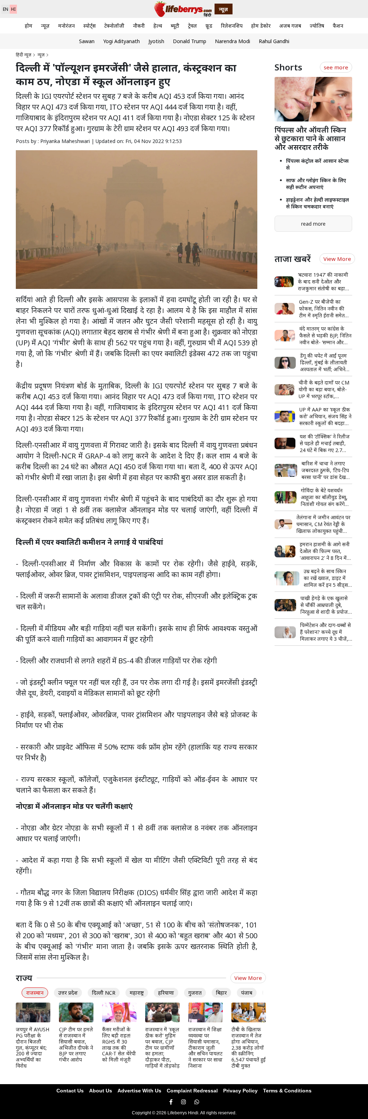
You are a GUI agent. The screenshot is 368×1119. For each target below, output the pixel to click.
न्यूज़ (45, 25)
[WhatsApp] (196, 1102)
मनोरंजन (66, 25)
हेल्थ (157, 25)
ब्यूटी (175, 25)
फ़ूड (209, 25)
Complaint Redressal (192, 1090)
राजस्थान (34, 992)
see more (336, 67)
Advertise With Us (139, 1090)
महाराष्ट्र (137, 992)
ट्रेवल (192, 25)
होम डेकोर (261, 25)
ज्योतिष (317, 25)
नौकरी (139, 25)
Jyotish (156, 41)
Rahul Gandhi (274, 41)
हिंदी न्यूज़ (23, 55)
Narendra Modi (232, 41)
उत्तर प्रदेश (68, 992)
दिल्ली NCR (103, 992)
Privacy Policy (240, 1090)
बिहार (221, 992)
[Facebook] (170, 1102)
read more (313, 223)
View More (248, 977)
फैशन (338, 25)
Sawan (87, 41)
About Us (100, 1090)
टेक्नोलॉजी (114, 25)
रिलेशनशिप (232, 25)
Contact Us (70, 1090)
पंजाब (246, 992)
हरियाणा (166, 992)
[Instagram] (183, 1102)
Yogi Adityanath (121, 41)
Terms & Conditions (287, 1090)
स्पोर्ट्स (89, 25)
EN (5, 9)
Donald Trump (189, 41)
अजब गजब (290, 25)
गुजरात (195, 992)
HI (13, 9)
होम (28, 25)
